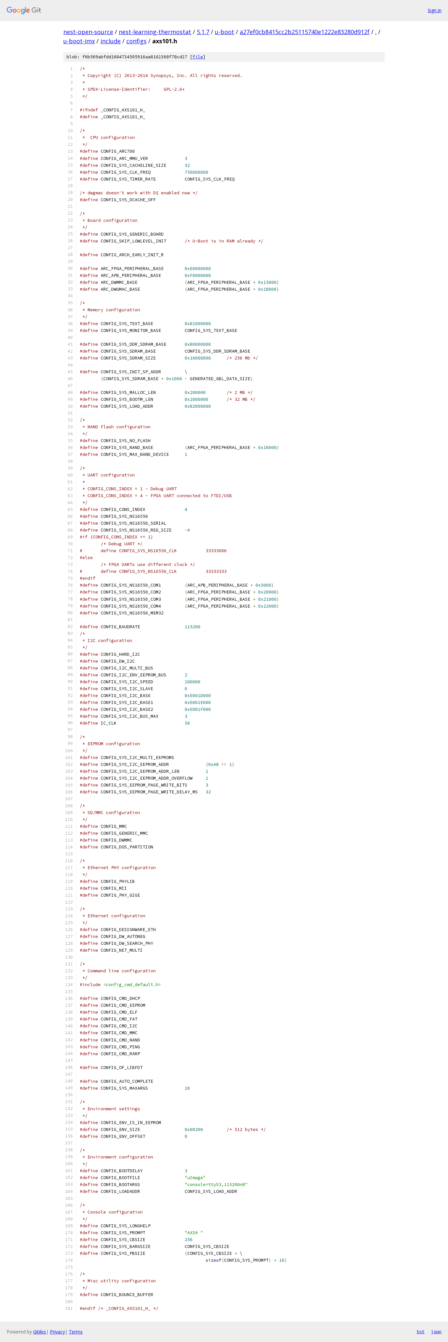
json (436, 1331)
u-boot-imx (79, 41)
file (198, 57)
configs (136, 41)
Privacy (57, 1332)
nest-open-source (88, 32)
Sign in (434, 10)
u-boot (224, 32)
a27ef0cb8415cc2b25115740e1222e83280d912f (305, 32)
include (110, 41)
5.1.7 (203, 32)
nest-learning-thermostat (155, 32)
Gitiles (39, 1332)
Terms (76, 1332)
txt (420, 1331)
